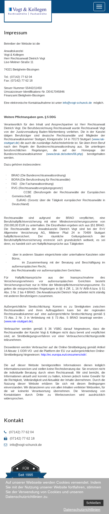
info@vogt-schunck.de (77, 102)
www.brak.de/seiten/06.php (64, 153)
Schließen (93, 503)
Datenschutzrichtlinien (81, 509)
